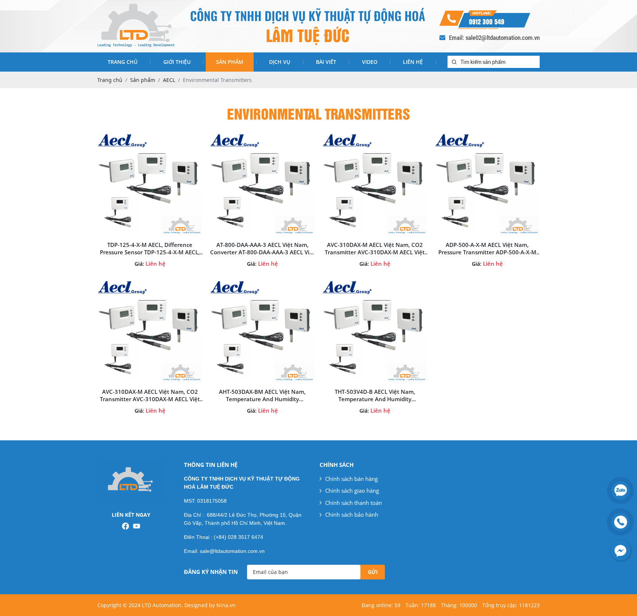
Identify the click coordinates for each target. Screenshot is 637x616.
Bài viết (326, 61)
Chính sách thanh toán (353, 502)
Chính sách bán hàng (351, 478)
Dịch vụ (279, 61)
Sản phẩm (229, 61)
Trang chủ (123, 61)
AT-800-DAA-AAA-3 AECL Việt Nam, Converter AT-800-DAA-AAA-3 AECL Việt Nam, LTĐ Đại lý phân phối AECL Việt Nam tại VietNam (262, 248)
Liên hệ (413, 61)
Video (369, 61)
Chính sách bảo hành (351, 514)
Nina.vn (226, 605)
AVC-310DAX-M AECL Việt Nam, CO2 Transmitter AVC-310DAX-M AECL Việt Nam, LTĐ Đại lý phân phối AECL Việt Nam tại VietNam (375, 248)
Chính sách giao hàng (352, 490)
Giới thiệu (177, 61)
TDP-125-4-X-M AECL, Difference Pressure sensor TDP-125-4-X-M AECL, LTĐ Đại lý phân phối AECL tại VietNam (149, 248)
